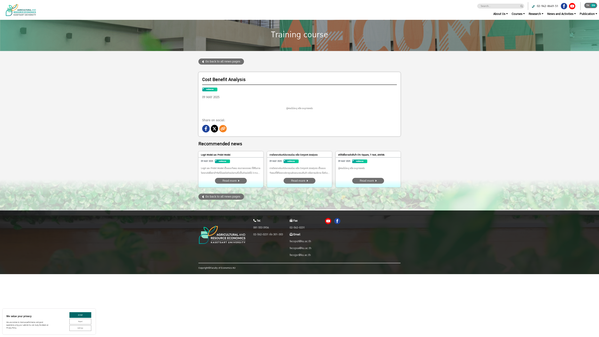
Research (535, 13)
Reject (80, 321)
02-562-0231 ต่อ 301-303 (268, 234)
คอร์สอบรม (210, 89)
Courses (517, 13)
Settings (80, 328)
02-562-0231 (297, 227)
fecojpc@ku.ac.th (300, 255)
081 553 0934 (261, 227)
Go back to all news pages (222, 61)
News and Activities (560, 13)
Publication (587, 13)
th (587, 5)
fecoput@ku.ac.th (300, 241)
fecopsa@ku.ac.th (300, 248)
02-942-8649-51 (547, 6)
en (593, 5)
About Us (499, 13)
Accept (80, 315)
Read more (229, 180)
